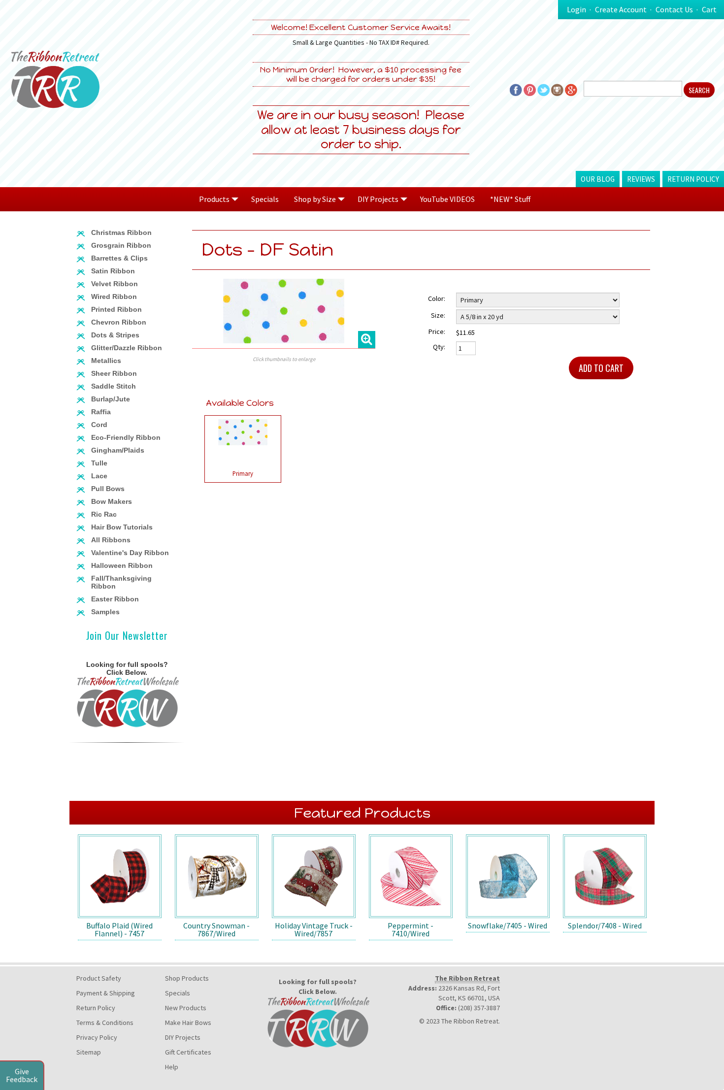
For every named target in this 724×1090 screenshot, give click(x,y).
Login (576, 9)
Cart (709, 9)
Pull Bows (108, 489)
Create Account (621, 9)
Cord (99, 425)
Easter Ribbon (115, 599)
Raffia (101, 412)
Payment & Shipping (105, 993)
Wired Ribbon (114, 296)
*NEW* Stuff (510, 199)
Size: (438, 315)
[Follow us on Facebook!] (516, 89)
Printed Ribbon (116, 309)
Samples (105, 612)
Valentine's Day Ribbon (130, 553)
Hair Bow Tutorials (122, 527)
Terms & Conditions (104, 1022)
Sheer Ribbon (114, 373)
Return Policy (693, 179)
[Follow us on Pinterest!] (530, 89)
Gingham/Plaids (117, 450)
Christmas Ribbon (121, 232)
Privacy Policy (96, 1037)
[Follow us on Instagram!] (557, 89)
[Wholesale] (127, 701)
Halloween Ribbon (122, 565)
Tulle (99, 463)
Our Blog (598, 179)
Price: (436, 331)
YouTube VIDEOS (447, 199)
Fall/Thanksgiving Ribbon (121, 582)
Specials (265, 199)
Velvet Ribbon (114, 284)
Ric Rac (104, 514)
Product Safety (98, 978)
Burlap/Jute (110, 399)
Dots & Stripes (115, 335)
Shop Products (187, 978)
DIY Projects (182, 1037)
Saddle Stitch (113, 386)
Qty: (439, 346)
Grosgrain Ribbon (121, 245)
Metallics (106, 360)
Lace (99, 476)
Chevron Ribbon (118, 322)
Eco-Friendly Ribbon (126, 437)
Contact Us (674, 9)
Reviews (641, 179)
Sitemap (88, 1052)
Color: (436, 298)
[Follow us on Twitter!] (543, 89)
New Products (185, 1007)
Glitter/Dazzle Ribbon (126, 348)
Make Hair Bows (188, 1022)
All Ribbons (111, 540)
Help (171, 1066)
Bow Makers (111, 501)
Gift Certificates (188, 1052)
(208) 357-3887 (479, 1007)
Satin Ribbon (113, 271)
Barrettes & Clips (119, 258)
